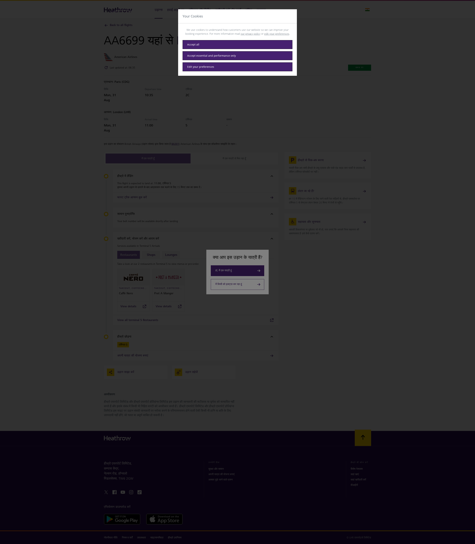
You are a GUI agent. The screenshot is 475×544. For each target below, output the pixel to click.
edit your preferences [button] (276, 33)
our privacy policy (250, 33)
